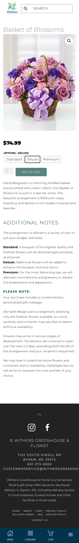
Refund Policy (56, 514)
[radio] (14, 159)
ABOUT (28, 511)
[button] (70, 534)
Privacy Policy (56, 511)
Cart (39, 511)
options (10, 153)
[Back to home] (11, 8)
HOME (16, 511)
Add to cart (31, 172)
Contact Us (40, 520)
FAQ (40, 514)
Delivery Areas (23, 514)
